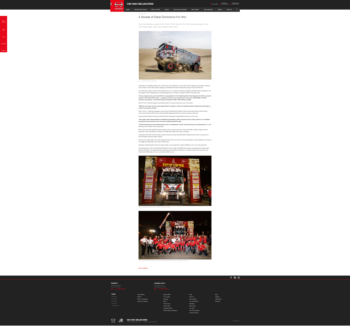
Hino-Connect (195, 9)
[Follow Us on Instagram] (239, 277)
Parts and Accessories (180, 9)
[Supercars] (121, 321)
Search (237, 9)
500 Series (114, 299)
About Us (229, 9)
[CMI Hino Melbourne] (117, 6)
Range (128, 9)
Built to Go (114, 303)
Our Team (191, 308)
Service (167, 9)
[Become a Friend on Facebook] (231, 277)
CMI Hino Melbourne (140, 3)
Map (112, 289)
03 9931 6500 (225, 4)
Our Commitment (193, 301)
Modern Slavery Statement (170, 310)
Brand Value (192, 306)
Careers (217, 297)
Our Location (166, 297)
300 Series (114, 296)
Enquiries (165, 299)
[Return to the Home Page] (113, 321)
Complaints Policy (167, 308)
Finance (220, 9)
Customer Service (193, 312)
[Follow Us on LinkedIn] (235, 277)
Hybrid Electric (115, 305)
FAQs (190, 294)
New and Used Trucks (141, 9)
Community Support (194, 310)
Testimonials (218, 299)
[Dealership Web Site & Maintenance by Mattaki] (235, 321)
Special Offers (155, 9)
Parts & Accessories (142, 299)
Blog (216, 294)
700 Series (114, 301)
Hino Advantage (208, 9)
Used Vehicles (141, 294)
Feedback (191, 303)
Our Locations (215, 4)
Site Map (217, 301)
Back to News (143, 268)
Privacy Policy (166, 306)
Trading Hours (120, 289)
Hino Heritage (192, 299)
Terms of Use (166, 303)
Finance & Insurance (142, 301)
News (164, 301)
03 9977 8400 (235, 4)
